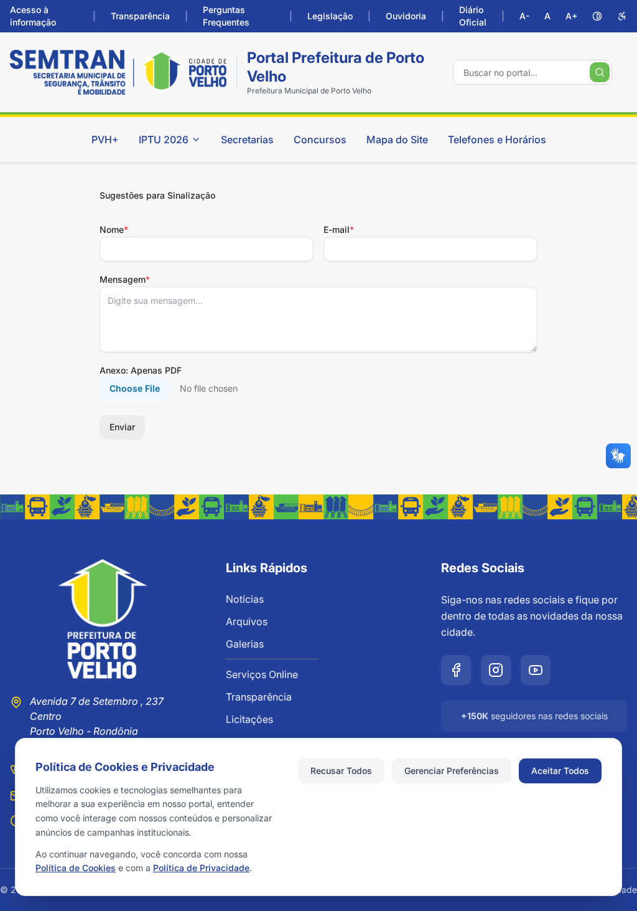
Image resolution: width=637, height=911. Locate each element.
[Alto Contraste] (597, 16)
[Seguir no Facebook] (456, 670)
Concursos (320, 139)
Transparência (140, 16)
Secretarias (247, 139)
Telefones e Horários (497, 139)
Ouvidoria (406, 16)
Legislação (330, 16)
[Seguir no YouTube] (536, 670)
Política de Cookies (75, 867)
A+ (571, 16)
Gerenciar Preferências (451, 770)
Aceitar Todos (560, 770)
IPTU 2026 (163, 139)
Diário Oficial (472, 15)
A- (524, 16)
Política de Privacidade (201, 867)
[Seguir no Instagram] (496, 670)
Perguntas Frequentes (226, 15)
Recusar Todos (341, 770)
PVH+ (105, 139)
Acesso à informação (33, 15)
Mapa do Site (397, 139)
